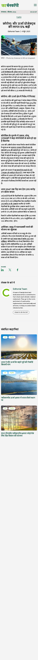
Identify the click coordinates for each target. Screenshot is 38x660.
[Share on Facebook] (17, 270)
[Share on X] (10, 270)
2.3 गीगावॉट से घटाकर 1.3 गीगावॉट (13, 119)
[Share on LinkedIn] (2, 270)
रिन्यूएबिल (19, 17)
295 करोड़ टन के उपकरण (9, 204)
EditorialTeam (14, 31)
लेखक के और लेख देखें (21, 312)
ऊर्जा (5, 337)
